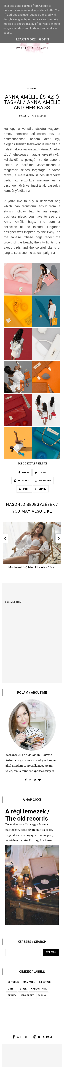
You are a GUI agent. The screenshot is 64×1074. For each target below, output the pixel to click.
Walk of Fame (39, 989)
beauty (12, 995)
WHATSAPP (45, 480)
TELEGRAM (24, 480)
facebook (22, 1037)
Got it (44, 39)
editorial (13, 982)
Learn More (26, 39)
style (23, 989)
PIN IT (26, 489)
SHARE (25, 472)
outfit (12, 989)
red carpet (27, 995)
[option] (32, 546)
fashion (42, 995)
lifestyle (44, 982)
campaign (31, 88)
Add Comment (39, 116)
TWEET (42, 472)
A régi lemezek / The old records (27, 815)
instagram (45, 1037)
